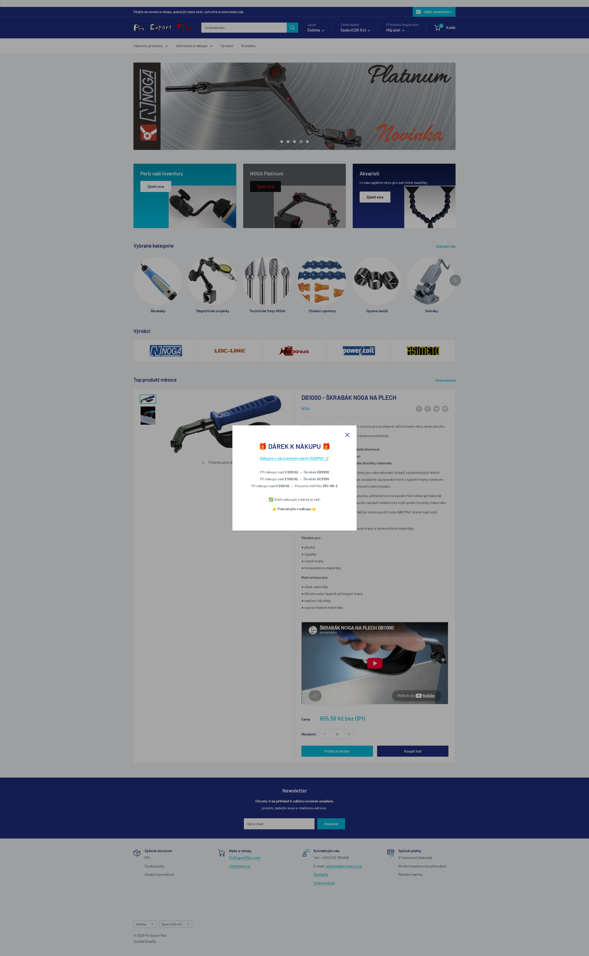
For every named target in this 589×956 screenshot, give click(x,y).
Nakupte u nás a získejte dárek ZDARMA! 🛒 (294, 458)
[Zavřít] (347, 434)
